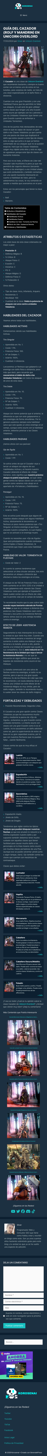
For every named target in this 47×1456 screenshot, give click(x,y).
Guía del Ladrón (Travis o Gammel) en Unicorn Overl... (23, 1079)
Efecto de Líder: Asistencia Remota (21, 224)
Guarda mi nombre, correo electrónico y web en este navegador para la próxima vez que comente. (23, 1316)
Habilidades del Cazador (16, 214)
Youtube (8, 1419)
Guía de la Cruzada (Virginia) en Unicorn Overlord (23, 1110)
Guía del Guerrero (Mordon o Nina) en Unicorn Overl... (24, 1172)
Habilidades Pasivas (16, 219)
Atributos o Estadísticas (15, 211)
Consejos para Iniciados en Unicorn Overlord (23, 1141)
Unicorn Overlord (33, 41)
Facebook (8, 1430)
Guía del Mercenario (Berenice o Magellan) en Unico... (23, 1017)
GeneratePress (36, 1452)
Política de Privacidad (13, 1443)
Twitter (7, 1413)
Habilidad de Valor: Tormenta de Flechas (23, 222)
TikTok (7, 1424)
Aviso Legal (9, 1437)
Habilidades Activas (16, 217)
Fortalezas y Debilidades (16, 227)
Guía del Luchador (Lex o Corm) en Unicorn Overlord (23, 1048)
